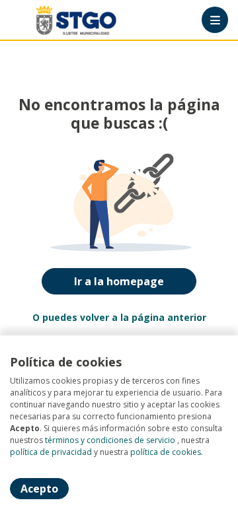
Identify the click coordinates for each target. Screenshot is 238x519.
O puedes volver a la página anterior (119, 317)
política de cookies (165, 452)
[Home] (57, 20)
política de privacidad (51, 452)
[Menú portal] (215, 20)
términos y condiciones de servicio (110, 440)
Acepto (39, 488)
